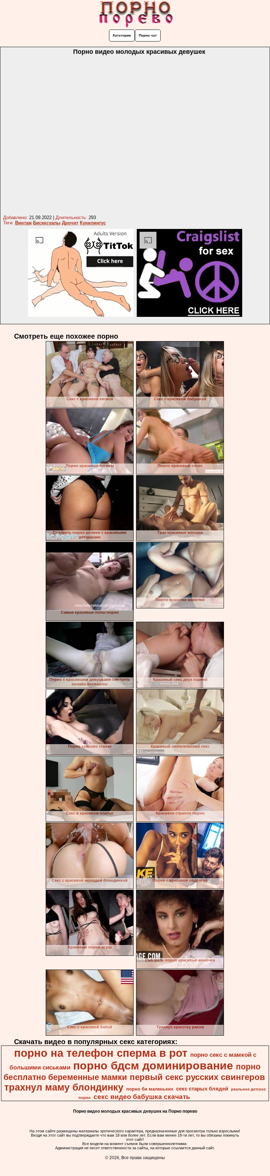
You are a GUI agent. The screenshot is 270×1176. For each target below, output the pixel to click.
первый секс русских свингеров (197, 1077)
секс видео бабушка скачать (142, 1096)
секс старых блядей (202, 1089)
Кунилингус (93, 222)
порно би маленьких (149, 1089)
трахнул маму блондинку (63, 1087)
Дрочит (70, 222)
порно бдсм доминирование (153, 1065)
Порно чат (148, 35)
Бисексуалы (46, 222)
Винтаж (23, 222)
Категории (122, 35)
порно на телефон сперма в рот (100, 1053)
